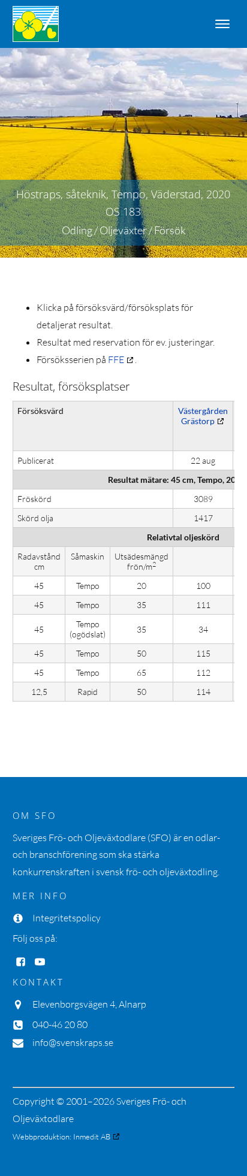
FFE (116, 359)
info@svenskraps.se (72, 1042)
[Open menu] (222, 24)
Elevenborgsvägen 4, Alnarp (89, 1004)
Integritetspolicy (66, 918)
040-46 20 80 (60, 1024)
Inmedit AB (91, 1136)
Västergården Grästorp (203, 416)
